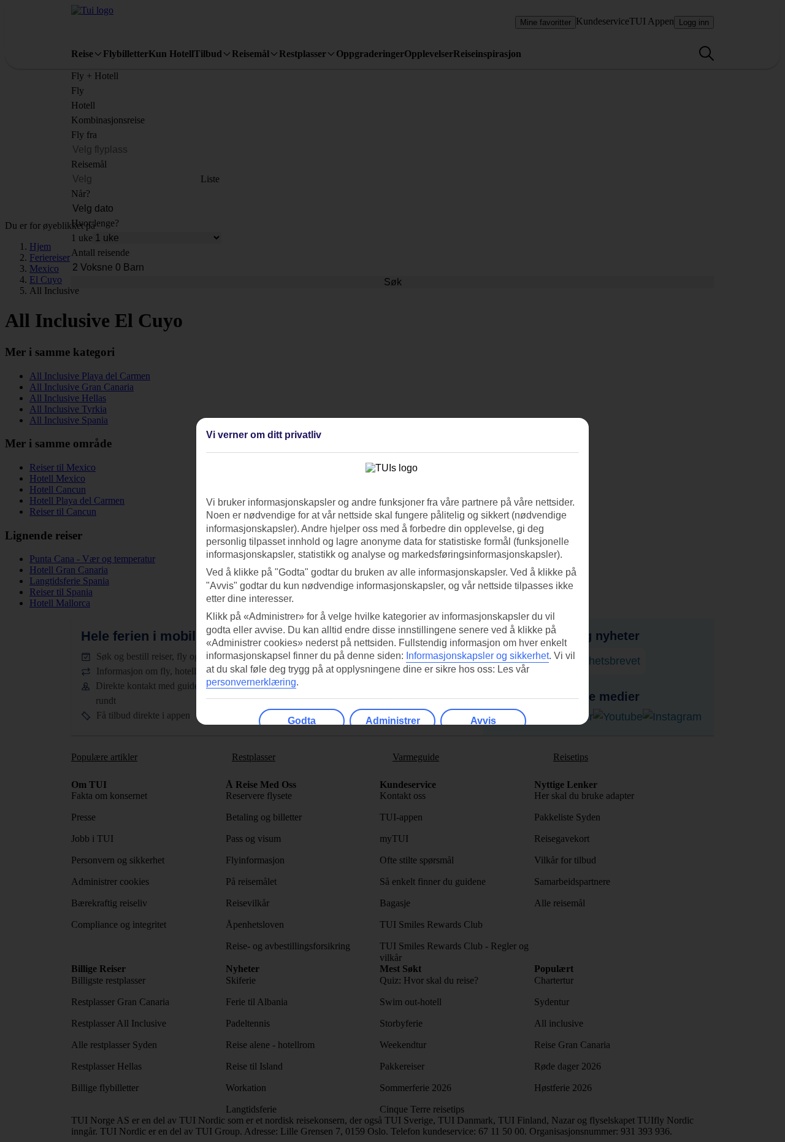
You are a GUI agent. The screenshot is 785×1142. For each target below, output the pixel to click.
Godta (302, 721)
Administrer (393, 721)
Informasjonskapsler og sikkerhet (477, 655)
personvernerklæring (251, 682)
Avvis (483, 721)
